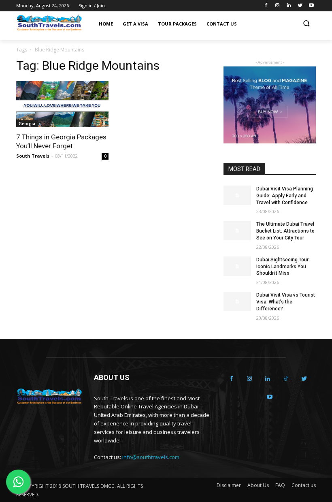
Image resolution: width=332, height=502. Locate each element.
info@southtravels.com (150, 457)
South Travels (32, 156)
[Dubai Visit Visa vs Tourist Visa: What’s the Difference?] (237, 301)
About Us (258, 485)
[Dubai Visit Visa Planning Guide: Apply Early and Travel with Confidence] (237, 195)
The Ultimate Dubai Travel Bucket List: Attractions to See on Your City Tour (285, 231)
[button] (306, 24)
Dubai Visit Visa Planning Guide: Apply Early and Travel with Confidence (284, 195)
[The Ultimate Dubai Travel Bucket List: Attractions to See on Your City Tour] (237, 230)
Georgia (27, 123)
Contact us (304, 485)
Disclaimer (229, 485)
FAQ (280, 485)
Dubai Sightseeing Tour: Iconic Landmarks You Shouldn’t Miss (283, 266)
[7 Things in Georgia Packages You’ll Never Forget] (62, 104)
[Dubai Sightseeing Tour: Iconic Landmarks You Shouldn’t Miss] (237, 266)
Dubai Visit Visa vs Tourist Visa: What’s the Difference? (285, 302)
